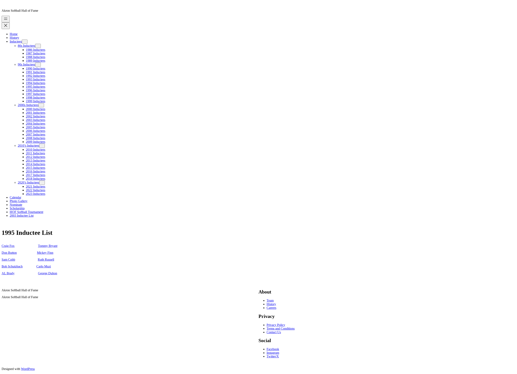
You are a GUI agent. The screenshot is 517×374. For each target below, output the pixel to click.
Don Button (9, 252)
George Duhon (47, 273)
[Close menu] (6, 25)
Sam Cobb (8, 259)
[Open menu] (6, 19)
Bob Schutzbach (12, 266)
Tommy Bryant (47, 246)
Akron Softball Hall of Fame (20, 10)
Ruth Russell (46, 259)
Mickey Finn (45, 252)
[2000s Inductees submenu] (41, 105)
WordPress (28, 369)
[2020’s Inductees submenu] (42, 183)
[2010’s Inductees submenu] (42, 146)
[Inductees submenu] (24, 42)
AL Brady (8, 273)
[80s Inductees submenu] (38, 46)
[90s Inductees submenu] (38, 65)
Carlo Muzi (43, 266)
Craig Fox (8, 246)
